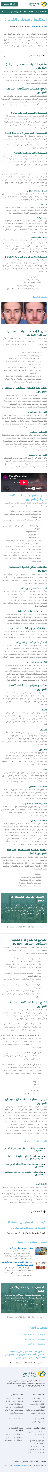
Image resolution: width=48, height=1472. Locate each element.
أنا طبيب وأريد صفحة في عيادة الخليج (26, 1461)
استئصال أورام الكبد (37, 1344)
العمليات (42, 12)
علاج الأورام (34, 26)
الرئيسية (44, 26)
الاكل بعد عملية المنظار (21, 1248)
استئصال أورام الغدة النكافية (33, 1335)
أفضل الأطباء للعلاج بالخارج (22, 12)
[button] (3, 12)
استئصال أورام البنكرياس (35, 1339)
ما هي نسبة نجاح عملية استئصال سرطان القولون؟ (25, 1157)
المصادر (36, 1211)
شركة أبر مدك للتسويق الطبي (19, 1465)
